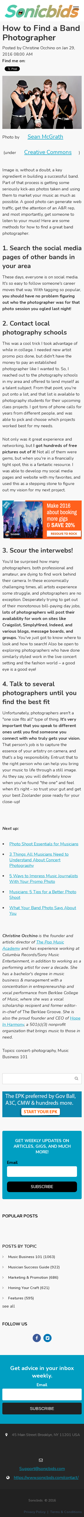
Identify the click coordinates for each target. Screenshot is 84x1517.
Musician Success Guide (34, 1267)
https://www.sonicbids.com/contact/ (46, 1477)
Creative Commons (48, 152)
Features (21, 1298)
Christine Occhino (39, 48)
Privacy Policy (35, 1512)
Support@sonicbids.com (42, 1468)
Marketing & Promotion (33, 1277)
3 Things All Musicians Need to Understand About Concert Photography (39, 859)
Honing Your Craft (28, 1287)
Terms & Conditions (66, 1512)
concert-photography (36, 1050)
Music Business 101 (31, 1256)
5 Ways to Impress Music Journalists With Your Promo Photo (43, 878)
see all (8, 1306)
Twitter (31, 61)
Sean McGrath (45, 136)
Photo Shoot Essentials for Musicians (43, 844)
